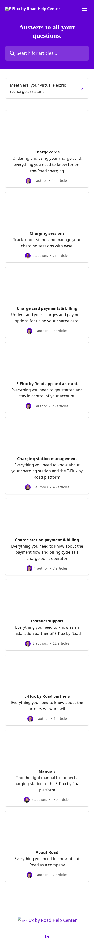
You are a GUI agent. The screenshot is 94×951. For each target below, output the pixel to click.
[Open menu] (85, 9)
